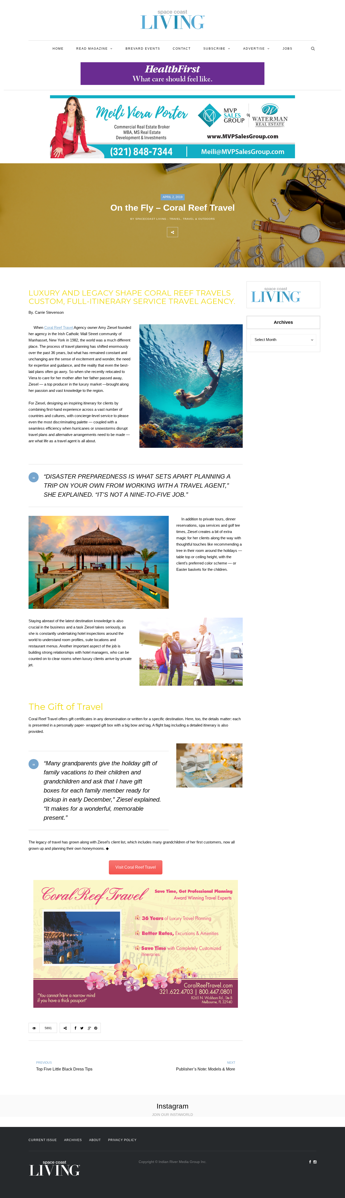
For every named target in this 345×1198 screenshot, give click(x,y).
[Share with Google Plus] (205, 232)
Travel (175, 218)
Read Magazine (92, 48)
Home (58, 48)
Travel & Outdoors (199, 218)
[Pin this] (216, 232)
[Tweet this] (194, 232)
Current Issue (43, 1140)
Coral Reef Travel (59, 327)
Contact (182, 48)
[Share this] (183, 232)
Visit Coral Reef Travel (135, 867)
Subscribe (214, 48)
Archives (73, 1140)
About (95, 1140)
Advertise (254, 48)
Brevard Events (143, 48)
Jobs (287, 48)
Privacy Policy (122, 1140)
